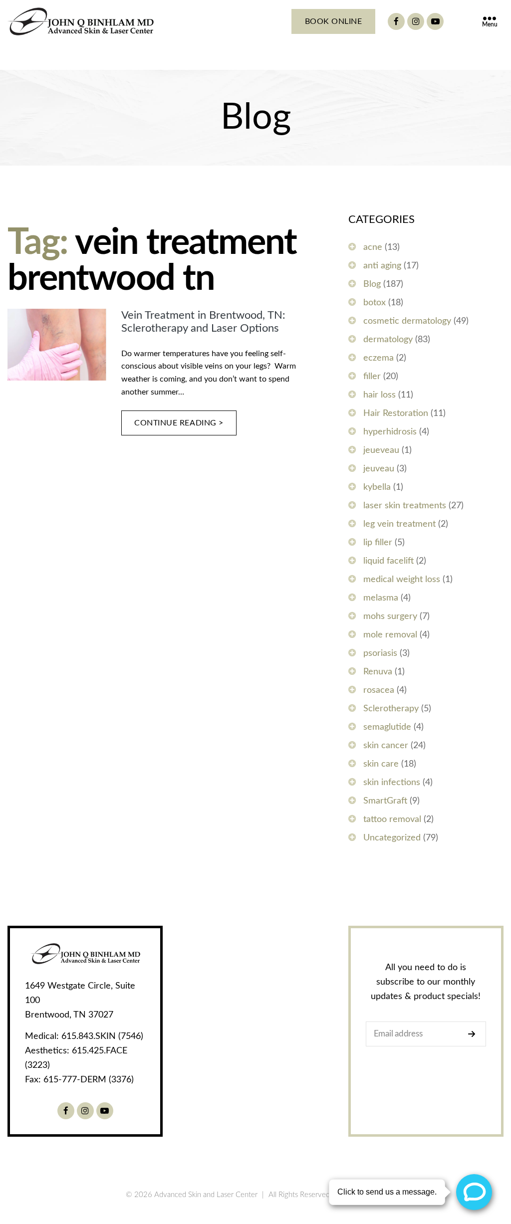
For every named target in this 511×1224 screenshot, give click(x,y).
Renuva (377, 671)
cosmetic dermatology (407, 321)
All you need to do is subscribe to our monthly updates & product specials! (426, 982)
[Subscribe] (474, 1033)
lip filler (377, 542)
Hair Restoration (395, 413)
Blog (372, 284)
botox (374, 302)
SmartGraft (385, 801)
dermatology (388, 339)
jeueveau (381, 450)
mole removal (390, 634)
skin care (381, 764)
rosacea (378, 690)
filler (372, 376)
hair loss (379, 395)
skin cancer (385, 745)
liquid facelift (388, 561)
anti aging (382, 265)
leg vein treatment (399, 524)
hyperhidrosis (390, 431)
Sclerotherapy (391, 708)
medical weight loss (401, 579)
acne (372, 247)
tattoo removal (392, 819)
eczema (378, 358)
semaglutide (387, 727)
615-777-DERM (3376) (88, 1079)
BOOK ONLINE (333, 21)
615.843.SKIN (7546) (102, 1036)
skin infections (391, 782)
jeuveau (378, 468)
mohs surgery (390, 616)
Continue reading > (179, 423)
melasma (380, 598)
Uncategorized (392, 837)
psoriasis (380, 653)
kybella (377, 487)
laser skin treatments (404, 505)
